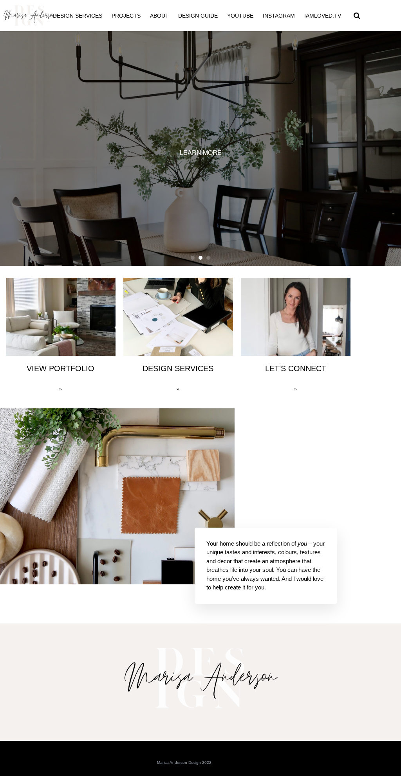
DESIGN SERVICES (77, 16)
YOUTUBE (240, 16)
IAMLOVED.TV (322, 16)
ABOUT (159, 16)
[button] (357, 15)
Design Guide (198, 16)
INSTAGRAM (279, 16)
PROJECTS (126, 16)
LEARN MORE (201, 152)
